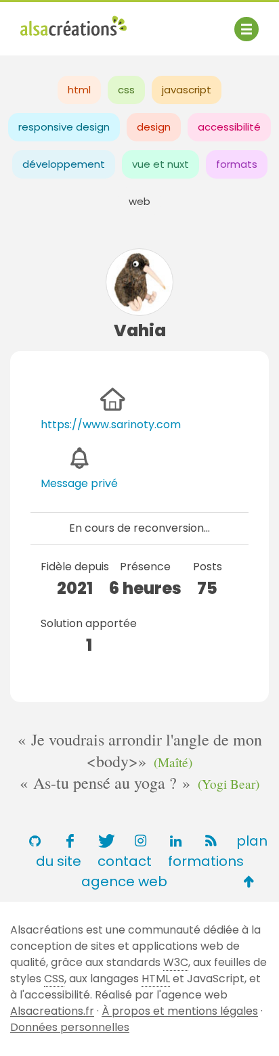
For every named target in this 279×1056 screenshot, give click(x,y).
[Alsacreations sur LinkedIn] (175, 840)
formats (236, 164)
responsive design (64, 127)
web (139, 201)
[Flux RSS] (210, 840)
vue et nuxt (160, 164)
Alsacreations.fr (52, 1011)
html (79, 90)
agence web (124, 881)
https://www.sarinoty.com (111, 424)
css (126, 90)
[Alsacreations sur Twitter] (104, 840)
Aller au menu (56, 22)
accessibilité (229, 127)
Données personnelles (69, 1027)
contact (125, 861)
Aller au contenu (153, 22)
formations (206, 861)
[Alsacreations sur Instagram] (140, 840)
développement (63, 164)
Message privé (79, 483)
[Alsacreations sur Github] (34, 840)
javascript (186, 90)
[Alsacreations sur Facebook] (69, 840)
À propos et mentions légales (180, 1011)
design (154, 127)
